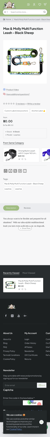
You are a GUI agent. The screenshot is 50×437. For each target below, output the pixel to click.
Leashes (7, 189)
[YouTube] (18, 315)
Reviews (27, 208)
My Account (31, 333)
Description (11, 208)
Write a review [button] (33, 103)
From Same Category (13, 142)
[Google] (25, 315)
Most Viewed (29, 273)
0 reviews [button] (20, 103)
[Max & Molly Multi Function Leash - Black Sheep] (10, 285)
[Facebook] (6, 315)
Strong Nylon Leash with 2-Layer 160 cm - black (27, 151)
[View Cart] (45, 4)
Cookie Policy (16, 429)
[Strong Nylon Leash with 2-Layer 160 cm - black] (10, 155)
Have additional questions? (18, 94)
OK (41, 422)
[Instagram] (12, 315)
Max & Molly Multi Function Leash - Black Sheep (24, 183)
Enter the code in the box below (18, 398)
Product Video (12, 89)
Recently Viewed (11, 273)
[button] (19, 159)
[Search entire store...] (44, 12)
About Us (7, 333)
